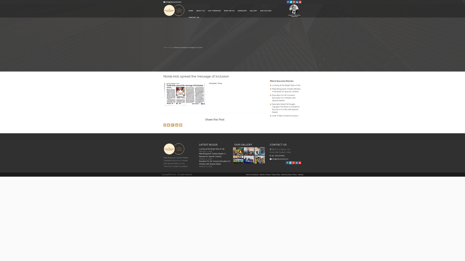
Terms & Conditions (252, 174)
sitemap (300, 174)
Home (191, 11)
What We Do (229, 11)
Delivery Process (265, 174)
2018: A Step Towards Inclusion (285, 116)
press (171, 47)
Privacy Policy (275, 174)
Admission (242, 11)
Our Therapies (214, 11)
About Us (200, 11)
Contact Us (194, 17)
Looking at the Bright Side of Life (286, 85)
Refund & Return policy (289, 174)
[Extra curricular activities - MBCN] (238, 155)
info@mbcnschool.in (173, 2)
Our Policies (265, 11)
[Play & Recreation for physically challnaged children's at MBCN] (260, 163)
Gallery (253, 11)
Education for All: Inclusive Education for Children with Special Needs (284, 98)
